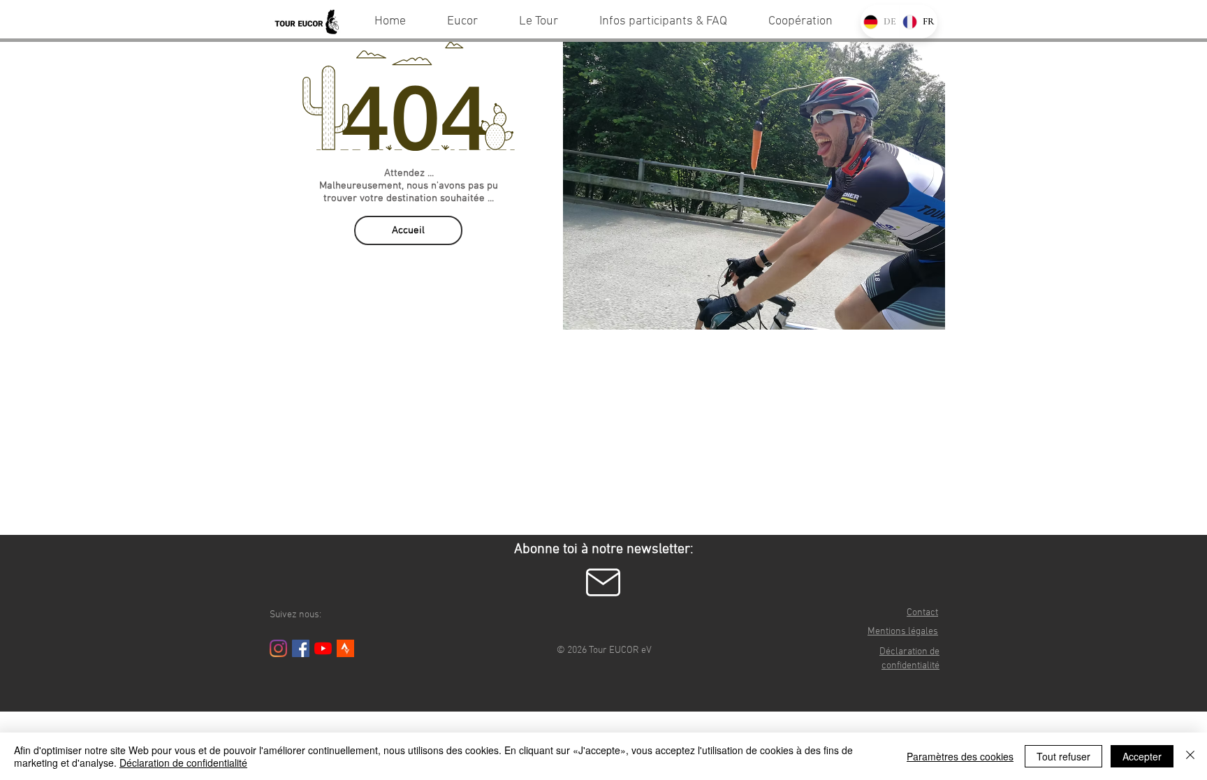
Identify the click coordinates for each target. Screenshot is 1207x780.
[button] (603, 582)
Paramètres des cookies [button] (960, 756)
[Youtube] (323, 648)
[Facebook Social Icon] (300, 648)
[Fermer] (1190, 756)
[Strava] (345, 648)
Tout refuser (1063, 756)
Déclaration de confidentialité (183, 763)
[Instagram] (278, 648)
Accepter (1142, 756)
